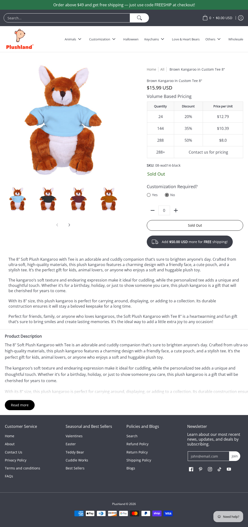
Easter (71, 444)
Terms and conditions (22, 468)
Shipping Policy (138, 460)
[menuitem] (101, 18)
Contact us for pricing (208, 152)
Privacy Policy (15, 460)
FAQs (9, 476)
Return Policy (137, 452)
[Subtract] (152, 210)
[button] (191, 469)
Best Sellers (75, 468)
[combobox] (67, 17)
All (162, 69)
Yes (155, 195)
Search (132, 436)
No (172, 195)
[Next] (69, 225)
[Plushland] (19, 39)
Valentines (74, 436)
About (10, 444)
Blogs (130, 468)
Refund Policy (137, 444)
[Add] (176, 210)
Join (235, 456)
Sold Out (195, 225)
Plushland (118, 504)
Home (151, 69)
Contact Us (13, 452)
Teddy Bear (75, 452)
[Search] (139, 17)
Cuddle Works (77, 460)
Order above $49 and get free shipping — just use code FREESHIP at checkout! (124, 4)
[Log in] (241, 18)
